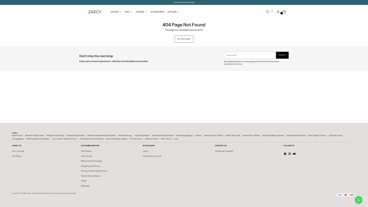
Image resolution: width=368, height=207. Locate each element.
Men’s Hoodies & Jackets (273, 135)
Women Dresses (142, 135)
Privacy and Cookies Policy (94, 170)
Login (145, 151)
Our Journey (18, 151)
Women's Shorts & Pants (162, 135)
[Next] (206, 2)
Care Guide (86, 156)
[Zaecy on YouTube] (294, 154)
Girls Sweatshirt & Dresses (37, 139)
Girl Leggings (17, 139)
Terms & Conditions (91, 176)
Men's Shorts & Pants (296, 135)
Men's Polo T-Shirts (251, 135)
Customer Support (224, 151)
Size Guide (86, 151)
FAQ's (83, 180)
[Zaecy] (94, 12)
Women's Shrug (125, 135)
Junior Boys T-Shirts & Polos (64, 139)
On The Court (136, 139)
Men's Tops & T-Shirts (213, 135)
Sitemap (85, 185)
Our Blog (16, 156)
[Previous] (161, 2)
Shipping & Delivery (90, 166)
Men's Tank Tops (233, 135)
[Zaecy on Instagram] (290, 154)
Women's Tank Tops (55, 135)
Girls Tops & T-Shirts (317, 135)
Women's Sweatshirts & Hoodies (101, 135)
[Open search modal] (267, 12)
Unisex (198, 135)
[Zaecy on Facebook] (285, 154)
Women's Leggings (184, 135)
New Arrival (17, 135)
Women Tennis (151, 139)
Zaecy (28, 193)
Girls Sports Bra (335, 135)
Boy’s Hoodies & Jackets (116, 139)
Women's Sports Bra (75, 135)
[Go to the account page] (277, 12)
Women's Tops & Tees (34, 135)
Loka (176, 139)
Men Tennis (166, 139)
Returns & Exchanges (91, 161)
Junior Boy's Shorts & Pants (91, 139)
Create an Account (152, 156)
